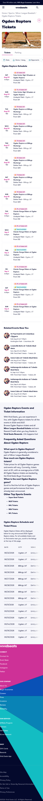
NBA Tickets (13, 509)
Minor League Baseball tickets (17, 428)
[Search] (37, 7)
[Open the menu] (3, 7)
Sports (11, 13)
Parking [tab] (18, 53)
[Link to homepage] (21, 7)
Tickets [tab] (7, 53)
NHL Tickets (13, 505)
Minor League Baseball (25, 13)
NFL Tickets (13, 513)
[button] (6, 60)
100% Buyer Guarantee (24, 2)
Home (4, 13)
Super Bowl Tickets (16, 497)
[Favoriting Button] (39, 20)
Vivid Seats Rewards (13, 434)
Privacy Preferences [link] (7, 792)
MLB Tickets (13, 501)
